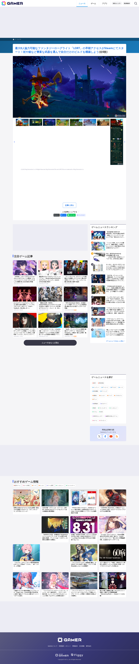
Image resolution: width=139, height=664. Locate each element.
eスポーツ (104, 403)
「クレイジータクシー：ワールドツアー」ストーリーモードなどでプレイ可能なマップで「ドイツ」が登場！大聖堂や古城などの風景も (83, 593)
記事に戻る (69, 205)
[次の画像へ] (69, 87)
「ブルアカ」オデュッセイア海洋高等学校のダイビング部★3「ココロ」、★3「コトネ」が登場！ (26, 564)
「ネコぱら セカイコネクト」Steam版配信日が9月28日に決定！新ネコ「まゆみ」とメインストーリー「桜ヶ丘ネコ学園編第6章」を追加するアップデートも (112, 537)
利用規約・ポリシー (65, 646)
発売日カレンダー (98, 416)
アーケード (105, 387)
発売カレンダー (117, 3)
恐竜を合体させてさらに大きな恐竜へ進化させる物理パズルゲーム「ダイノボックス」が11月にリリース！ (26, 509)
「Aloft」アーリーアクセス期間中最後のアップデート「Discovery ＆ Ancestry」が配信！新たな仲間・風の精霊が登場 (75, 331)
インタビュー (114, 408)
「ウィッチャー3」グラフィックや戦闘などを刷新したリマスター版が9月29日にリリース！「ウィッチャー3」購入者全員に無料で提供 (76, 279)
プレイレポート (103, 408)
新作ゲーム (17, 485)
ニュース (82, 3)
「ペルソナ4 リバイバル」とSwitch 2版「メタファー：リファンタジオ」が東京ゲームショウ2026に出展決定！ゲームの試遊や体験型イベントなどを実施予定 (50, 332)
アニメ (95, 399)
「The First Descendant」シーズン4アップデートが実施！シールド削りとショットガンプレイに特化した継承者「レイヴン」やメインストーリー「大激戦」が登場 (25, 332)
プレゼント (103, 420)
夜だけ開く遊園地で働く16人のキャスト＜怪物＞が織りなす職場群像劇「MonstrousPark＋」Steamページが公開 (112, 593)
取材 (95, 408)
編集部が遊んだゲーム (111, 416)
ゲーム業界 (50, 485)
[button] (14, 142)
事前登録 (101, 383)
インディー (96, 387)
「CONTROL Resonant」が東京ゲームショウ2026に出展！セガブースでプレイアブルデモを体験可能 (112, 509)
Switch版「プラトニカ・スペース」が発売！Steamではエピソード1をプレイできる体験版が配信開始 (54, 509)
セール (95, 420)
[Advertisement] (69, 22)
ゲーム (93, 3)
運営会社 (88, 646)
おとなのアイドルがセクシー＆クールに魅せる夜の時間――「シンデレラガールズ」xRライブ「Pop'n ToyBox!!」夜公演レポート (24, 305)
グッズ (110, 395)
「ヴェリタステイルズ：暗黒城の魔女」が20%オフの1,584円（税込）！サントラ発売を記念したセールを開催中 (83, 564)
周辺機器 (96, 391)
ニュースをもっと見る (50, 343)
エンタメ (102, 395)
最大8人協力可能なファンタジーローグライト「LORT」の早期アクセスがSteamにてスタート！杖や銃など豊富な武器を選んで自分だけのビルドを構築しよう (69, 50)
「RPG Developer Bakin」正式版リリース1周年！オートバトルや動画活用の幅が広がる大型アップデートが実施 (76, 305)
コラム (95, 412)
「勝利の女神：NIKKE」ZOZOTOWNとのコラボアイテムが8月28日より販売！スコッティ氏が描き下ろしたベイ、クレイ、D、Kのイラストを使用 (50, 306)
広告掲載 (81, 646)
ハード (121, 387)
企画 (101, 412)
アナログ (114, 387)
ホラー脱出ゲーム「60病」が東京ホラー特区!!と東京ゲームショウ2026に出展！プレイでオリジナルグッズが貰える (112, 564)
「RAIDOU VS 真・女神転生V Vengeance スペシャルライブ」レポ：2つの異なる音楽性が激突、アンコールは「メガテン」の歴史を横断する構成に (55, 537)
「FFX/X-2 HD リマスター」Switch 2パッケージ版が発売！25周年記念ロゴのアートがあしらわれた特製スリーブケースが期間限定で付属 (83, 510)
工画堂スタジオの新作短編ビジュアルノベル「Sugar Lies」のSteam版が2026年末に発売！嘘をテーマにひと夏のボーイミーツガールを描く (26, 593)
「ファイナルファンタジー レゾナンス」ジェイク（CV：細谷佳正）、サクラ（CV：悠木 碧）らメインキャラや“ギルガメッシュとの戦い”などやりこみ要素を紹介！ (55, 593)
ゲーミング (104, 391)
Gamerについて (52, 646)
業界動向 (96, 403)
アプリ (104, 3)
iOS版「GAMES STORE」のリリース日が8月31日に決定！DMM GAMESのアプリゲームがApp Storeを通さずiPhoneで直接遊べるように (83, 537)
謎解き (95, 395)
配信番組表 (127, 3)
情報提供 (75, 646)
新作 (95, 383)
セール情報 (27, 485)
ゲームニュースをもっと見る (114, 341)
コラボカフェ (118, 395)
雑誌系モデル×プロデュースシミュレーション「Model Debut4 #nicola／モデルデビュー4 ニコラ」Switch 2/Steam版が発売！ (50, 279)
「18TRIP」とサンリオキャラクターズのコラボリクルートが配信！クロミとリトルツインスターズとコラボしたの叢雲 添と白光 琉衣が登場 (24, 279)
